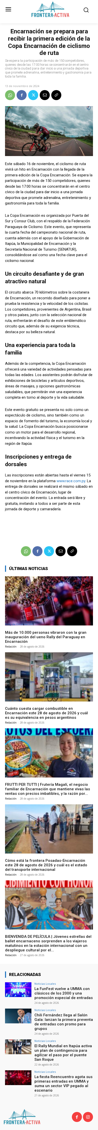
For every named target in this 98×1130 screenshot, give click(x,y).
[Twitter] (33, 95)
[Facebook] (22, 95)
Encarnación (13, 700)
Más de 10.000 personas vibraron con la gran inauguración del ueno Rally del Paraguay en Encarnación (45, 637)
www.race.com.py (71, 481)
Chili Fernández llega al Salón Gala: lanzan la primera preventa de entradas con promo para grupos (63, 1022)
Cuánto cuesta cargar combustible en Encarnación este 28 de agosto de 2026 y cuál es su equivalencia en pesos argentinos (46, 713)
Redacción (11, 646)
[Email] (45, 95)
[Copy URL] (56, 95)
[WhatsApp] (10, 95)
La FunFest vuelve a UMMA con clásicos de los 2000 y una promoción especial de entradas (63, 993)
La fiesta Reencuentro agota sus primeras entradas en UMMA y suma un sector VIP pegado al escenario (63, 1084)
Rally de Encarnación (19, 624)
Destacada (12, 776)
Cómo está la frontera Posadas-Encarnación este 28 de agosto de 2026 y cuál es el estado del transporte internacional (46, 865)
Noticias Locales (45, 983)
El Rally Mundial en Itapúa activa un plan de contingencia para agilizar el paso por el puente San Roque (63, 1053)
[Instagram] (88, 1117)
